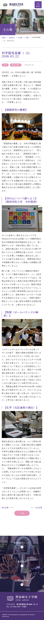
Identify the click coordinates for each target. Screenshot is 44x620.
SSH (27, 37)
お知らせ (12, 37)
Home (4, 37)
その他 (20, 37)
